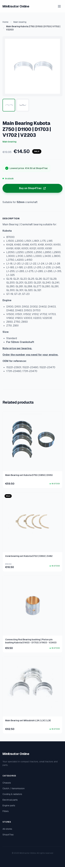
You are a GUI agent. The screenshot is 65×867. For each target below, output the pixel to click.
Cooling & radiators (12, 794)
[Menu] (59, 6)
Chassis (7, 782)
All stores (7, 828)
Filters (6, 811)
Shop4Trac (8, 834)
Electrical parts (10, 799)
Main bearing (19, 22)
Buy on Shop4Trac (30, 188)
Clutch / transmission (14, 788)
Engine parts (9, 805)
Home (5, 22)
